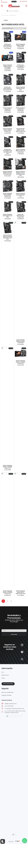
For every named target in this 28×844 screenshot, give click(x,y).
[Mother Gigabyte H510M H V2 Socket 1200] (8, 95)
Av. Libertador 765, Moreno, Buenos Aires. (14, 708)
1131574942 (4, 2)
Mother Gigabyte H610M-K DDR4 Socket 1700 (20, 45)
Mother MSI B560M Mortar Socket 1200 (20, 216)
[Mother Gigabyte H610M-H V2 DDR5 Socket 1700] (8, 473)
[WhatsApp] (22, 659)
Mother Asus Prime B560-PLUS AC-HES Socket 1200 (7, 151)
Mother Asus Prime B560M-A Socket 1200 (20, 66)
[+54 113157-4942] (3, 706)
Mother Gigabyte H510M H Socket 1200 (20, 88)
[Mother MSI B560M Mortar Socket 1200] (21, 201)
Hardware (6, 15)
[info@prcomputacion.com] (3, 703)
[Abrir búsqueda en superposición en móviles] (14, 11)
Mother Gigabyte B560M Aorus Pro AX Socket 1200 (7, 173)
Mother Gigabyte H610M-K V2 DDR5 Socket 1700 (7, 467)
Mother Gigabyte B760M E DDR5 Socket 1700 (7, 195)
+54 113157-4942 (9, 706)
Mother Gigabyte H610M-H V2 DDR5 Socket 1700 (7, 592)
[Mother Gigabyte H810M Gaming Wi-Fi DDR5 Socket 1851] (8, 52)
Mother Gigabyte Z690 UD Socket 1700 (20, 195)
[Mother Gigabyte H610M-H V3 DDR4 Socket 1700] (21, 348)
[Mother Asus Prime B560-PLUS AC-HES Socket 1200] (8, 136)
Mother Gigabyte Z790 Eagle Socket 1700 (7, 216)
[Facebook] (22, 652)
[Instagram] (22, 645)
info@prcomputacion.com (10, 703)
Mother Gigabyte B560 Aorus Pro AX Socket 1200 (20, 151)
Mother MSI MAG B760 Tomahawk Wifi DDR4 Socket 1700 (7, 237)
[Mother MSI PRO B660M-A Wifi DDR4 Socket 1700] (21, 115)
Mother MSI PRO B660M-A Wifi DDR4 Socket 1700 (20, 130)
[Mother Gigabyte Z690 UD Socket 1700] (21, 180)
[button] (2, 6)
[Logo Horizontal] (14, 6)
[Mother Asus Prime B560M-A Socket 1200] (21, 52)
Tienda (3, 678)
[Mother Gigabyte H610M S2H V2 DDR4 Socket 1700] (21, 473)
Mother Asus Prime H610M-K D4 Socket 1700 (8, 45)
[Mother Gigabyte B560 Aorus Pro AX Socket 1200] (21, 136)
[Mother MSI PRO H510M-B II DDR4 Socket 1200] (21, 222)
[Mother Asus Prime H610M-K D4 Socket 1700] (8, 31)
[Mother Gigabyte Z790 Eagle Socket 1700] (8, 201)
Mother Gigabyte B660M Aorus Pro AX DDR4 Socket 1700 (20, 173)
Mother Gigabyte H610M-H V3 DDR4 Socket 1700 (20, 362)
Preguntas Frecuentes (6, 695)
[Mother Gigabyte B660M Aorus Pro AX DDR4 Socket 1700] (21, 158)
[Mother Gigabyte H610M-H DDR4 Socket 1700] (8, 115)
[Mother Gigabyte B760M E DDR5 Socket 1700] (8, 180)
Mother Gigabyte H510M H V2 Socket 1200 (7, 109)
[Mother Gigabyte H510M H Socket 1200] (21, 74)
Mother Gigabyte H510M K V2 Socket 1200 (20, 109)
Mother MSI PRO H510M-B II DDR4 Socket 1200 (20, 341)
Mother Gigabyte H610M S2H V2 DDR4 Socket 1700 (20, 592)
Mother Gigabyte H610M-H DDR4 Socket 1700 (7, 130)
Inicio (2, 15)
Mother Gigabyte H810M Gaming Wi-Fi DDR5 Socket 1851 (7, 67)
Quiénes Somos (5, 675)
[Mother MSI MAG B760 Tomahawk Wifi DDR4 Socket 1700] (8, 222)
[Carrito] (26, 6)
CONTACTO (24, 1)
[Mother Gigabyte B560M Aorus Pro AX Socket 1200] (8, 158)
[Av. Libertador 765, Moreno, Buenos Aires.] (3, 708)
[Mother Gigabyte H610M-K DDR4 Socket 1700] (21, 31)
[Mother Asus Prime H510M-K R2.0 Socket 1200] (8, 74)
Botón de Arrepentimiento (7, 692)
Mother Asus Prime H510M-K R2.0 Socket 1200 (7, 88)
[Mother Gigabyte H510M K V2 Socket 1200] (21, 95)
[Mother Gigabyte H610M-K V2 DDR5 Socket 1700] (8, 348)
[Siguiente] (11, 601)
